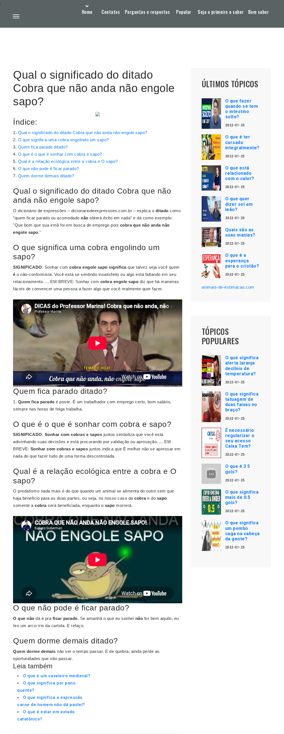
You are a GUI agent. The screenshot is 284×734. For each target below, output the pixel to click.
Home (87, 12)
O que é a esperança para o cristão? (242, 260)
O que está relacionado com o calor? (239, 173)
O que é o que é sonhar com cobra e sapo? (60, 154)
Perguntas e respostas (147, 12)
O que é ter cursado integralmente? (242, 142)
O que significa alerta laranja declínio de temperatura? (242, 365)
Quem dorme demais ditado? (46, 175)
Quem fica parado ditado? (43, 147)
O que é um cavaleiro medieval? (56, 675)
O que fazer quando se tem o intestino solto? (241, 109)
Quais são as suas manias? (240, 232)
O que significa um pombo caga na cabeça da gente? (242, 530)
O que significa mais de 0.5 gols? (242, 497)
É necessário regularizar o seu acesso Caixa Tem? (240, 438)
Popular (183, 12)
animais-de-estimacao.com (228, 287)
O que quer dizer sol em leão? (239, 204)
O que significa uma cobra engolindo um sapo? (63, 139)
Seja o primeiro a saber (221, 12)
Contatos (111, 12)
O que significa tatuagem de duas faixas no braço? (242, 402)
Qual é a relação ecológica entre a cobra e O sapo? (68, 161)
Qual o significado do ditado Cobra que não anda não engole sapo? (82, 132)
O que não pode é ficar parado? (48, 168)
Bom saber (258, 12)
